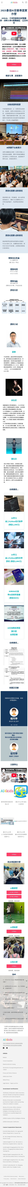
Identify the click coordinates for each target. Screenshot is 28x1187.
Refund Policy (6, 1080)
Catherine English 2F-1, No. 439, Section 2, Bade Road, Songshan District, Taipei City (13, 1142)
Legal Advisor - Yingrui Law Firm (10, 1083)
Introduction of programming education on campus (13, 1068)
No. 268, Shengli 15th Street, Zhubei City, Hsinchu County (12, 1137)
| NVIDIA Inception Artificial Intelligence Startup (14, 1118)
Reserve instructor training (9, 1064)
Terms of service (14, 1178)
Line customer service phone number (12, 1045)
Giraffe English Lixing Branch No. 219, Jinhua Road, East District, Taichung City (13, 1160)
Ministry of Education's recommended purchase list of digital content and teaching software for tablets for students (13, 1102)
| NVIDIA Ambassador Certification (11, 1121)
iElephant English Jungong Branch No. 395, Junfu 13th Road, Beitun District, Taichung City (14, 1155)
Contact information (22, 1178)
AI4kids (8, 1176)
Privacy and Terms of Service (10, 1073)
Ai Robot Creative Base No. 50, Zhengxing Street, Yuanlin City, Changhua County (12, 1166)
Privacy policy (6, 1178)
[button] (2, 2)
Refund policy (21, 1176)
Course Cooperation (8, 1061)
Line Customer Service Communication (13, 1043)
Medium (5, 1057)
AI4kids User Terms (7, 1076)
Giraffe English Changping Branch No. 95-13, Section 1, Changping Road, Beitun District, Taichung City (13, 1149)
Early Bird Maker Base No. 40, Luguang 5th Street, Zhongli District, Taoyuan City (13, 1132)
